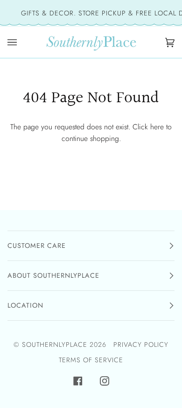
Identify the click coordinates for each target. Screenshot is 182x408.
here (157, 126)
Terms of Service (91, 360)
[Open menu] (14, 42)
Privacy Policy (140, 344)
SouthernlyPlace (56, 344)
